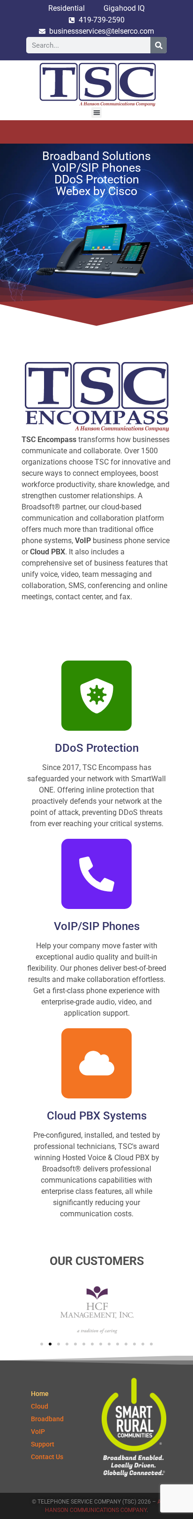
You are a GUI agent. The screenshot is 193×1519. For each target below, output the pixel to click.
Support (42, 1444)
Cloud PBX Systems (97, 1115)
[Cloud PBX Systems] (96, 1063)
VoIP (38, 1431)
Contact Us (47, 1457)
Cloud (39, 1406)
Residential (66, 8)
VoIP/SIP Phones (97, 926)
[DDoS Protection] (96, 696)
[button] (96, 112)
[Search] (158, 45)
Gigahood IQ (124, 8)
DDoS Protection (97, 748)
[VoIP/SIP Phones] (96, 874)
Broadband (47, 1419)
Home (40, 1393)
